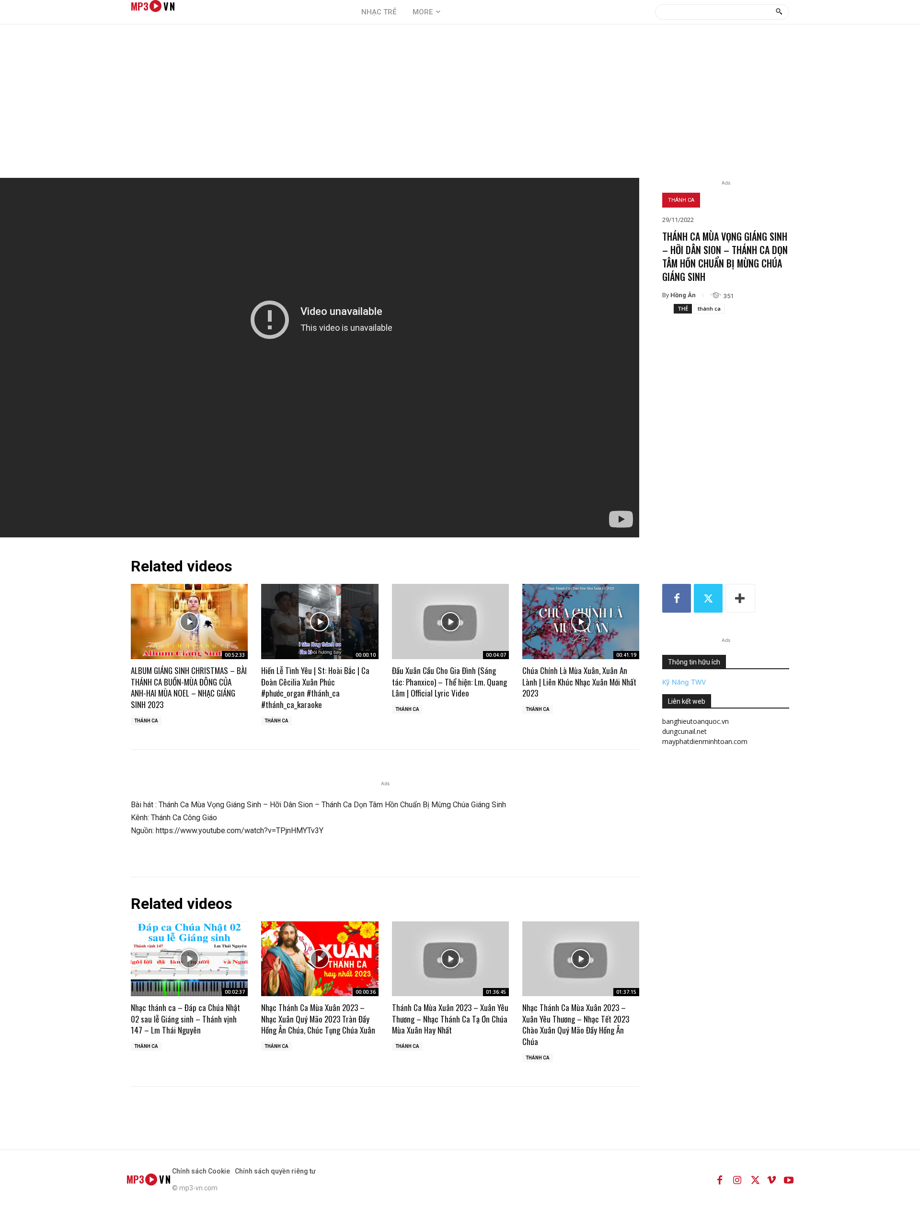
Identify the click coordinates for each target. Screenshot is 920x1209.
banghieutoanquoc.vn (695, 721)
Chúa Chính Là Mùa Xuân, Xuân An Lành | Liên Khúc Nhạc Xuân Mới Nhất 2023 (579, 681)
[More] (740, 598)
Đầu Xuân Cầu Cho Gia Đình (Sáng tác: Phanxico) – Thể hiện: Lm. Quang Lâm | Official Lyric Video (449, 681)
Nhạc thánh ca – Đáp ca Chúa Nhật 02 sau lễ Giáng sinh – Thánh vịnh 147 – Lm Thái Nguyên (185, 1018)
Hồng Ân (683, 295)
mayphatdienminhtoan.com (705, 741)
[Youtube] (789, 1179)
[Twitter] (708, 598)
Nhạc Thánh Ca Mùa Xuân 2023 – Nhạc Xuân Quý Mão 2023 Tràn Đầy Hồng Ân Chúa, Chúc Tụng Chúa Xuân (318, 1018)
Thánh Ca (681, 200)
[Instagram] (737, 1179)
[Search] (779, 12)
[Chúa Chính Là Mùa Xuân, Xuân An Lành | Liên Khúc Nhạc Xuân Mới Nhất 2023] (580, 621)
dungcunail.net (684, 731)
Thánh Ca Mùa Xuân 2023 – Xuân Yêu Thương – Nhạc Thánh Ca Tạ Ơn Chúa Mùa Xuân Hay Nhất (450, 1018)
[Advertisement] (460, 106)
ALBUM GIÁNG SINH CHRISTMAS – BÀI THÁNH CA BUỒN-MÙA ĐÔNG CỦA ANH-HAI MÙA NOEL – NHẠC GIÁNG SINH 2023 (189, 687)
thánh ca (709, 308)
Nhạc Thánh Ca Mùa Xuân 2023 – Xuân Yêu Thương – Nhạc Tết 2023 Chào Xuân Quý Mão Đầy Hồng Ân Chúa (575, 1024)
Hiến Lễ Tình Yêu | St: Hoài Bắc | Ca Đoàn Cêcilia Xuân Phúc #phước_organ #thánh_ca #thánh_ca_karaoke (315, 687)
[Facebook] (676, 598)
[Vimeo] (771, 1179)
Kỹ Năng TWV (684, 682)
